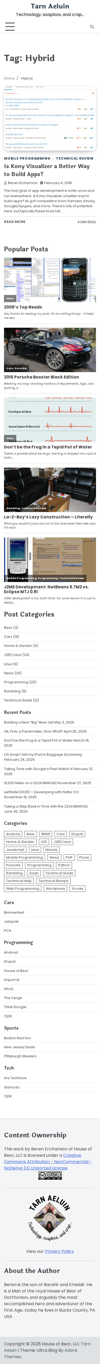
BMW (46, 834)
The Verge (13, 998)
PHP (69, 857)
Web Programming (22, 888)
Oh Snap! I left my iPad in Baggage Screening (43, 754)
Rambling (12, 691)
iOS (44, 841)
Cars (8, 636)
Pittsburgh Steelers (20, 1056)
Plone (84, 857)
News (9, 673)
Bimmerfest (14, 912)
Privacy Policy (59, 1251)
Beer (8, 627)
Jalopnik (11, 921)
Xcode (77, 888)
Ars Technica (15, 1078)
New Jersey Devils (19, 1047)
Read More (15, 221)
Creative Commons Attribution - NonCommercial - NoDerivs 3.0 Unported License (48, 1161)
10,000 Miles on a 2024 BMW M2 (30, 783)
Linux (8, 664)
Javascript (15, 849)
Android (13, 834)
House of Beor (16, 970)
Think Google (15, 1007)
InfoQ (8, 989)
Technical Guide (18, 700)
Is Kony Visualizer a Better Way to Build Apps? (47, 170)
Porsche (13, 865)
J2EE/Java (12, 654)
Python (64, 865)
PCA (7, 930)
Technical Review (75, 158)
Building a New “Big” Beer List (28, 722)
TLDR (8, 1016)
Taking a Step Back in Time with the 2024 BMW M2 (46, 806)
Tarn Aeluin (50, 6)
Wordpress (55, 888)
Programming (16, 682)
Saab (34, 873)
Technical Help (19, 881)
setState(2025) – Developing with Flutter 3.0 (41, 792)
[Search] (92, 27)
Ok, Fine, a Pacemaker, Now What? (33, 731)
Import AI (11, 980)
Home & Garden (18, 645)
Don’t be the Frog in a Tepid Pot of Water (38, 740)
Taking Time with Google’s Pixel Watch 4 (38, 769)
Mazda (51, 849)
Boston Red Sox (17, 1038)
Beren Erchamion (23, 183)
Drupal (77, 834)
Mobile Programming (27, 158)
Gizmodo (12, 1087)
